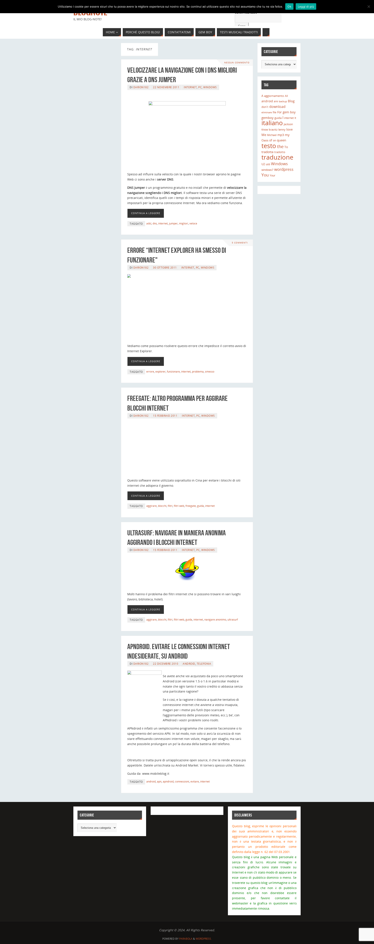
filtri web (179, 505)
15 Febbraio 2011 (165, 415)
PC (200, 87)
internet (163, 223)
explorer (160, 371)
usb (268, 164)
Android (189, 663)
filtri (170, 505)
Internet (190, 87)
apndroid (168, 781)
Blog (291, 101)
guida (200, 505)
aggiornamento (274, 96)
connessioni (182, 781)
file (274, 112)
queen (281, 140)
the (280, 146)
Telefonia (204, 663)
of (270, 140)
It (295, 118)
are (276, 101)
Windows (210, 87)
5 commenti (240, 242)
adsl (148, 223)
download (277, 106)
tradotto (279, 152)
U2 (263, 164)
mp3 (280, 135)
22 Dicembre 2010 (165, 663)
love (289, 129)
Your (272, 175)
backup (283, 101)
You (265, 175)
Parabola (185, 939)
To (286, 147)
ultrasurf (232, 619)
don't (264, 107)
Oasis (264, 140)
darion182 (141, 87)
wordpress (283, 169)
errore (150, 371)
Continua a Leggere (145, 213)
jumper (173, 223)
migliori (183, 223)
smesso (209, 371)
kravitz (273, 129)
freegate (190, 505)
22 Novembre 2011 (166, 87)
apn (159, 781)
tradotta (267, 152)
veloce (193, 223)
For (279, 112)
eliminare (266, 112)
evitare (194, 781)
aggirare (151, 505)
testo (268, 145)
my (287, 135)
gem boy (289, 112)
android (151, 781)
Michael (272, 135)
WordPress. (204, 939)
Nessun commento (237, 62)
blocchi (162, 505)
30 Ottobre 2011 (165, 267)
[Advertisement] (187, 311)
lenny (281, 129)
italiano (272, 122)
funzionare (173, 371)
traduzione (277, 157)
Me (263, 135)
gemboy (267, 117)
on (274, 140)
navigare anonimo (215, 619)
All (286, 96)
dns (155, 223)
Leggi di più (306, 6)
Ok (289, 6)
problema (198, 371)
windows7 (267, 169)
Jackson (288, 124)
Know (264, 129)
